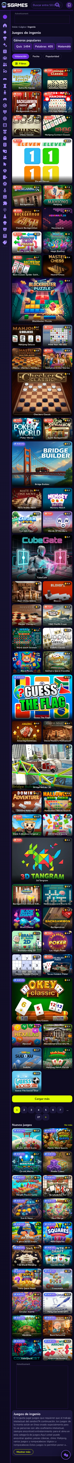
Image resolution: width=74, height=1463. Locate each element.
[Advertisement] (42, 19)
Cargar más (42, 1099)
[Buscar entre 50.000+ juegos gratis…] (57, 5)
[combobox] (47, 5)
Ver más (68, 1125)
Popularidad (52, 56)
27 (38, 1117)
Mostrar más (23, 1452)
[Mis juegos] (69, 5)
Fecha (36, 56)
